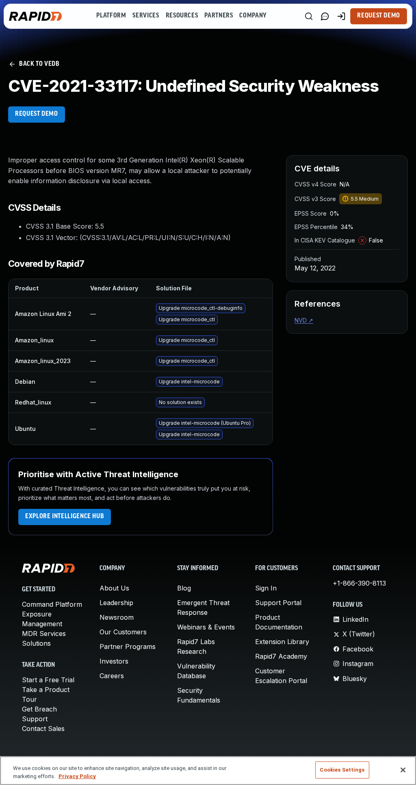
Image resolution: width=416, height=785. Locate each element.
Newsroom (117, 617)
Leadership (116, 603)
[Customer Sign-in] (341, 16)
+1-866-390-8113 (359, 583)
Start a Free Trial (48, 680)
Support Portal (278, 603)
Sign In (266, 588)
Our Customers (123, 632)
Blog (184, 588)
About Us (114, 588)
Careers (112, 676)
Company (252, 16)
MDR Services (44, 633)
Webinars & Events (206, 627)
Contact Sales (43, 728)
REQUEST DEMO (36, 114)
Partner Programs (128, 646)
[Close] (403, 770)
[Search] (308, 16)
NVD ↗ (304, 320)
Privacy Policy (77, 776)
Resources (182, 16)
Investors (114, 661)
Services (145, 16)
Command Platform (52, 604)
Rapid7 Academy (281, 656)
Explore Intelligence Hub (64, 516)
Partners (218, 16)
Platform (111, 16)
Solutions (36, 643)
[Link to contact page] (325, 16)
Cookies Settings (342, 770)
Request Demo (378, 16)
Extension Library (282, 642)
